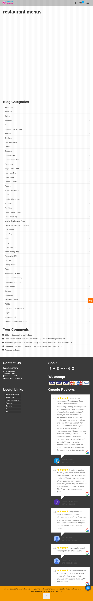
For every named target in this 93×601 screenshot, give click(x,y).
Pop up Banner (10, 265)
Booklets (8, 134)
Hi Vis (7, 195)
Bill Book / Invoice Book (14, 129)
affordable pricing (18, 92)
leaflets (50, 94)
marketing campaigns (68, 94)
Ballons (7, 116)
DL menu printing (65, 92)
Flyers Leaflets (24, 79)
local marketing (57, 94)
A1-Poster (16, 350)
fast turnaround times (76, 92)
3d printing (9, 107)
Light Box (8, 234)
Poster (7, 269)
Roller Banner (10, 287)
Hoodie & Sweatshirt (12, 199)
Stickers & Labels (11, 300)
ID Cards (8, 203)
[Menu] (88, 3)
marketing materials (79, 94)
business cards (34, 92)
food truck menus (15, 94)
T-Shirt (7, 304)
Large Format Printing (13, 212)
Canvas (8, 147)
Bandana (8, 120)
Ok (46, 596)
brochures (26, 92)
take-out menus (46, 96)
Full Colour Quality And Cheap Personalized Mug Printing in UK (42, 339)
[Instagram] (58, 368)
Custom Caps (10, 155)
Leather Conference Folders (15, 221)
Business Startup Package (22, 335)
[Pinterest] (69, 368)
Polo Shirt (8, 260)
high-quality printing (41, 94)
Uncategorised (10, 317)
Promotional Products (13, 282)
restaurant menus (37, 96)
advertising (9, 92)
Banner (7, 125)
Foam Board (9, 177)
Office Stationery (11, 247)
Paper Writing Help (12, 252)
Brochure (16, 79)
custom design (50, 92)
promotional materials (25, 96)
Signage (8, 291)
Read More (38, 86)
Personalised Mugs (12, 256)
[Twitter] (54, 368)
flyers (84, 92)
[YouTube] (65, 368)
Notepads (8, 243)
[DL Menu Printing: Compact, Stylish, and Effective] (46, 42)
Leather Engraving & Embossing (17, 225)
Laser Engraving (11, 217)
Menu (40, 79)
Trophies (8, 313)
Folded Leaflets (33, 79)
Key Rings (8, 208)
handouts (32, 94)
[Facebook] (50, 368)
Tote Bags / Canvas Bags (14, 308)
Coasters (8, 151)
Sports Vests (9, 295)
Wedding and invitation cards (16, 321)
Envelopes (9, 164)
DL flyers (57, 92)
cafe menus (42, 92)
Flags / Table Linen (12, 168)
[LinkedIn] (73, 368)
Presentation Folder (12, 273)
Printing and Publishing (13, 278)
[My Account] (76, 3)
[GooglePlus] (61, 368)
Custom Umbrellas (12, 160)
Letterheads (9, 230)
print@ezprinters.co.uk (14, 378)
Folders (8, 186)
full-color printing (24, 94)
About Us (8, 112)
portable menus (14, 96)
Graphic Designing (12, 190)
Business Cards (11, 142)
